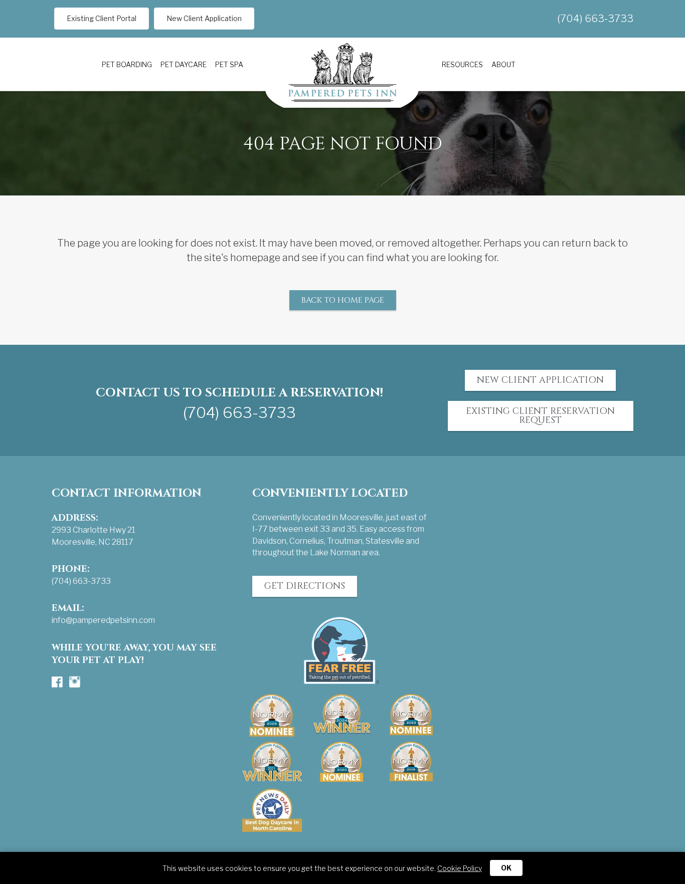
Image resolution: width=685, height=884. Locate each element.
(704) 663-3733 (595, 19)
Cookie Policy (459, 868)
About (503, 64)
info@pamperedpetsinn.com (103, 620)
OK (506, 867)
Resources (462, 64)
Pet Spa (229, 64)
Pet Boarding (127, 64)
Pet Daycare (183, 64)
